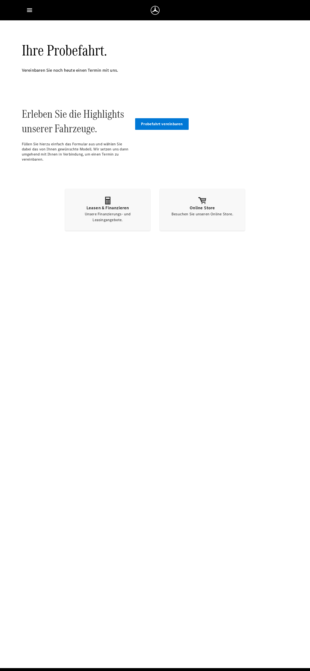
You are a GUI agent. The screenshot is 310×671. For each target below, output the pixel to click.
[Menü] (29, 10)
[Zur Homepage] (155, 10)
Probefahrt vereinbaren (162, 123)
